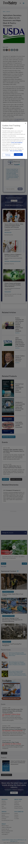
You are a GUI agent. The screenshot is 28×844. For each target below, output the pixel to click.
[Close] (25, 123)
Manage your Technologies (7, 155)
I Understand (18, 154)
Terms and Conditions (16, 142)
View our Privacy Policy (16, 150)
